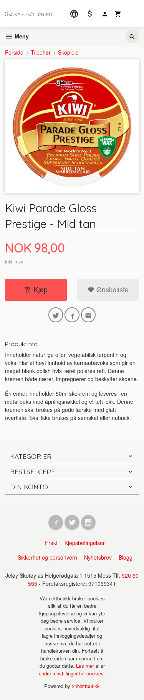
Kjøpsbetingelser (85, 543)
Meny (21, 36)
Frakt (51, 543)
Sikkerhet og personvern (47, 557)
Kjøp (41, 289)
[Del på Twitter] (55, 314)
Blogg (125, 557)
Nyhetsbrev (98, 557)
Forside (14, 52)
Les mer (86, 665)
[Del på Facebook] (72, 314)
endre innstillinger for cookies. (72, 673)
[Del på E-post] (88, 314)
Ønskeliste (111, 289)
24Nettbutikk (86, 686)
